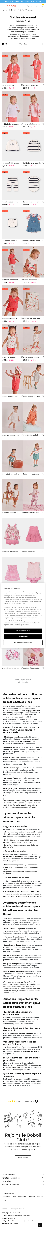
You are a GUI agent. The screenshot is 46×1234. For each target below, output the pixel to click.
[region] (23, 615)
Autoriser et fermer (23, 631)
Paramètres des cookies (23, 642)
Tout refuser (23, 637)
